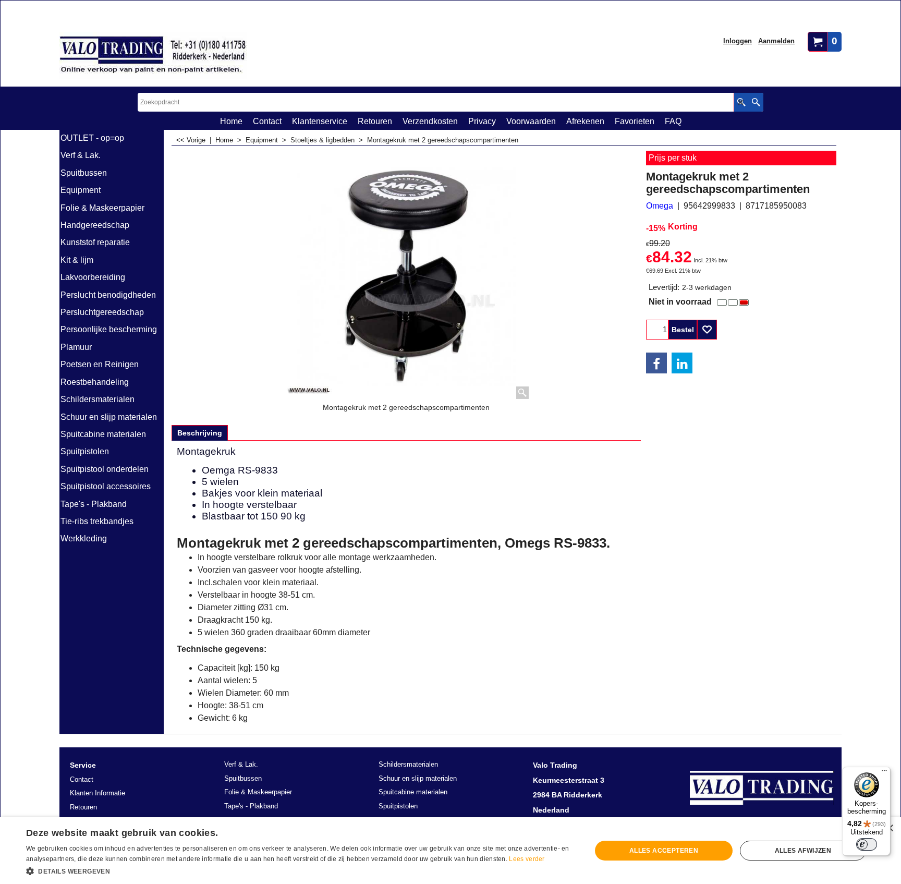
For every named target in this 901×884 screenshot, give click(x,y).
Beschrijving (199, 433)
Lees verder (526, 859)
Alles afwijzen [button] (803, 850)
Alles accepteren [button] (663, 850)
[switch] (866, 844)
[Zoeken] (755, 102)
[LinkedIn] (682, 363)
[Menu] (884, 773)
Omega (659, 205)
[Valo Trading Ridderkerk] (153, 55)
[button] (300, 870)
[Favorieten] (707, 329)
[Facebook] (656, 363)
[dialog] (450, 850)
